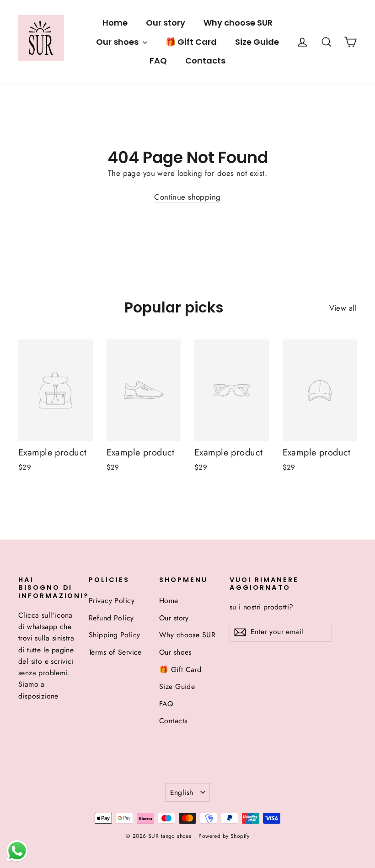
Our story (165, 22)
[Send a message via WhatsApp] (17, 850)
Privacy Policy (111, 600)
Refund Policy (111, 618)
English (181, 792)
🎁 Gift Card (191, 42)
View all (343, 307)
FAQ (158, 60)
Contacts (205, 60)
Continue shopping (187, 196)
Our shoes (118, 42)
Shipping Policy (114, 635)
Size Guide (257, 42)
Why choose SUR (238, 22)
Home (115, 22)
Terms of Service (115, 652)
